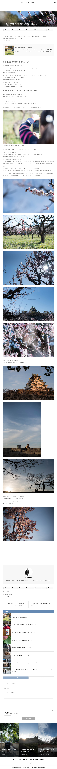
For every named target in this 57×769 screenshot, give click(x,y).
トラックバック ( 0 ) (41, 677)
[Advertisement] (28, 552)
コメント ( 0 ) (15, 677)
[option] (10, 740)
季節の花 (10, 594)
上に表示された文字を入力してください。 (12, 713)
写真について (10, 25)
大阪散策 (6, 594)
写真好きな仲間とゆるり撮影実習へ (24, 47)
